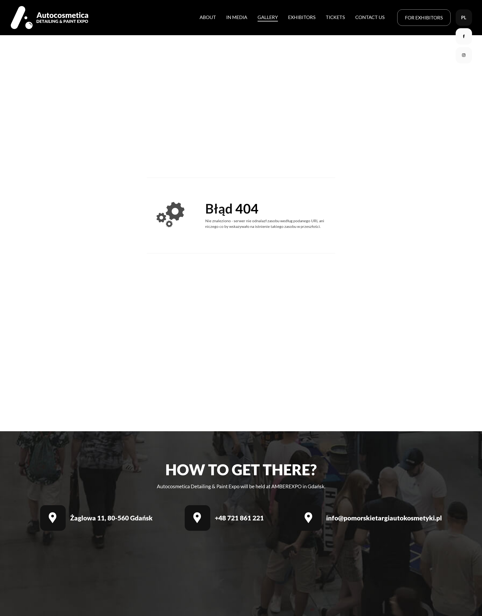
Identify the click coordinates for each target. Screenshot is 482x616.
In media (236, 17)
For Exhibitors (424, 17)
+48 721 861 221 (239, 518)
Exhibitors (302, 17)
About (208, 17)
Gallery (268, 17)
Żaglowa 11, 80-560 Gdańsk (111, 518)
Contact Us (370, 17)
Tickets (335, 17)
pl (463, 17)
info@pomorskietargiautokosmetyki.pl (384, 518)
